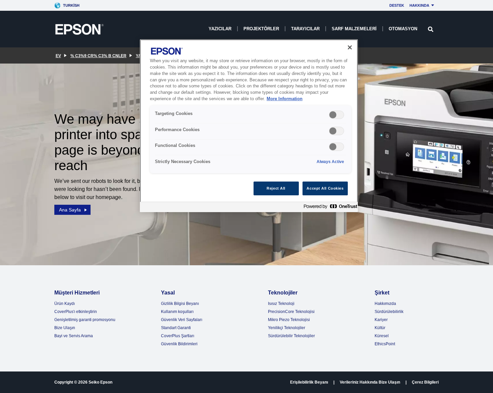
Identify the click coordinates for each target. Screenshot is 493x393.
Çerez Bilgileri (425, 382)
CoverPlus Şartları (177, 335)
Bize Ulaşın (64, 327)
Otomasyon (403, 28)
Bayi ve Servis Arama (73, 335)
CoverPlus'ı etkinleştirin (75, 311)
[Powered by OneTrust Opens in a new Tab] (329, 208)
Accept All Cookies (325, 188)
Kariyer (381, 319)
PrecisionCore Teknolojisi (291, 311)
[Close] (349, 47)
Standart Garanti (176, 327)
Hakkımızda (385, 303)
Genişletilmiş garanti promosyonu (84, 319)
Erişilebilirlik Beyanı (309, 382)
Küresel (382, 335)
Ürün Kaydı (64, 303)
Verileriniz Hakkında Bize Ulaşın (370, 382)
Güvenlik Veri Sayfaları (181, 319)
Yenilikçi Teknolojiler (286, 327)
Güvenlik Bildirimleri (179, 344)
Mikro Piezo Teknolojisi (289, 319)
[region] (249, 125)
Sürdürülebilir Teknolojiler (291, 335)
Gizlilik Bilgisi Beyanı (180, 303)
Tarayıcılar (305, 28)
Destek (396, 5)
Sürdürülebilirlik (389, 311)
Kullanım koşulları (177, 311)
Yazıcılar (220, 28)
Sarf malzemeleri (354, 28)
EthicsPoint (385, 344)
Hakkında (419, 5)
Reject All (276, 188)
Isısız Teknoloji (281, 303)
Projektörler (261, 28)
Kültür (380, 327)
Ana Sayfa (70, 209)
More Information (285, 98)
